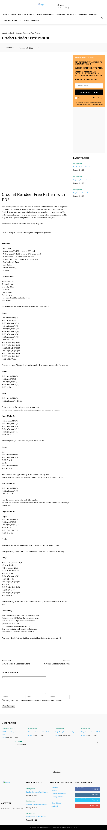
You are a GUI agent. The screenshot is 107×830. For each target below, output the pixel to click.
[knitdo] (4, 48)
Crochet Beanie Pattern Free (57, 664)
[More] (101, 48)
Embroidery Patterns (8, 728)
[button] (102, 17)
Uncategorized (8, 33)
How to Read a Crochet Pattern (16, 664)
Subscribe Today (89, 92)
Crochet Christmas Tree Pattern (83, 167)
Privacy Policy (97, 98)
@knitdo (18, 741)
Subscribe (94, 805)
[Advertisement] (36, 169)
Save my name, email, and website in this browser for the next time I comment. (33, 701)
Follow (97, 743)
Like (96, 789)
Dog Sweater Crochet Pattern (82, 193)
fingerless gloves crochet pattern (83, 180)
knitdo (11, 48)
